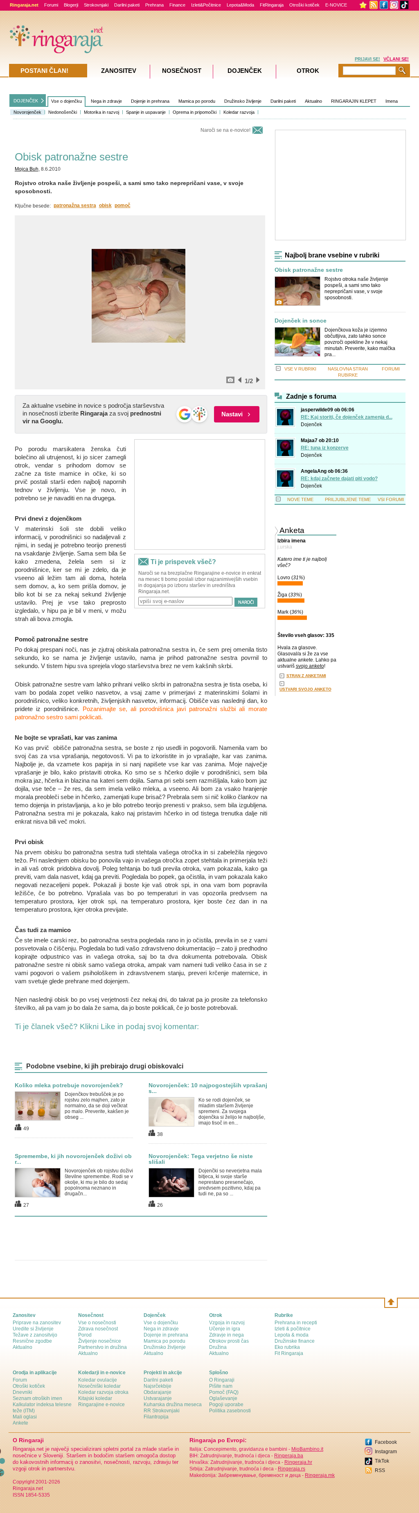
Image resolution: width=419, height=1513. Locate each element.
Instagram (386, 1451)
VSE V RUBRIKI (300, 368)
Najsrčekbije (157, 1386)
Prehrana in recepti (296, 1323)
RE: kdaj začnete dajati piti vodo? (339, 478)
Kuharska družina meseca (173, 1404)
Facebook (386, 1442)
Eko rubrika (287, 1347)
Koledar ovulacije (97, 1380)
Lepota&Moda (240, 4)
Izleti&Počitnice (206, 4)
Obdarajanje (157, 1392)
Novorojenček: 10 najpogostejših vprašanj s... (208, 1088)
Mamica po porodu (196, 101)
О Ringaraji (221, 1380)
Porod (85, 1335)
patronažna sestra (75, 205)
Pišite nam (220, 1386)
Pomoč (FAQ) (224, 1392)
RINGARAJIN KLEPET (353, 101)
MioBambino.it (307, 1449)
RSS (380, 1470)
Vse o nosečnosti (97, 1323)
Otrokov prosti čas (229, 1341)
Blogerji (71, 4)
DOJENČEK (26, 100)
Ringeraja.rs (291, 1469)
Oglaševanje (223, 1398)
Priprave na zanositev (37, 1323)
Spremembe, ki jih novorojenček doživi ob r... (73, 1159)
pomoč (123, 205)
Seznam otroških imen (37, 1398)
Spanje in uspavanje (146, 112)
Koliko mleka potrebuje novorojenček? (69, 1085)
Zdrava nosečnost (98, 1329)
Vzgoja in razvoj (227, 1323)
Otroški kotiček (304, 4)
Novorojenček (27, 112)
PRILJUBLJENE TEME (348, 499)
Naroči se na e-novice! (225, 130)
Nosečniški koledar (99, 1386)
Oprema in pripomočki (194, 112)
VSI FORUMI (391, 499)
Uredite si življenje (33, 1329)
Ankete (20, 1423)
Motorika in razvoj (101, 112)
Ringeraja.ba (288, 1456)
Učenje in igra (224, 1329)
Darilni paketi (127, 4)
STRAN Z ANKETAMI (306, 675)
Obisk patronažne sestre (309, 270)
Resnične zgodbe (32, 1341)
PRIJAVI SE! (367, 58)
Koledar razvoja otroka (103, 1392)
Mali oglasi (25, 1417)
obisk (105, 205)
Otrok (308, 70)
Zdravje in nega (226, 1335)
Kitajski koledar (95, 1398)
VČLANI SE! (396, 58)
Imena (391, 101)
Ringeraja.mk (320, 1475)
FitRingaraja (272, 4)
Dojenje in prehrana (150, 101)
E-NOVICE (336, 4)
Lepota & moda (292, 1335)
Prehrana (154, 4)
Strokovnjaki (96, 4)
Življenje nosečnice (99, 1341)
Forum (20, 1380)
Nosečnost (181, 70)
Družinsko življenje (242, 101)
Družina (218, 1347)
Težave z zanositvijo (35, 1335)
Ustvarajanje (158, 1398)
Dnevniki (22, 1392)
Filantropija (156, 1417)
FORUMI (391, 368)
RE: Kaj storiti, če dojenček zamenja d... (346, 417)
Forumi (51, 4)
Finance (177, 4)
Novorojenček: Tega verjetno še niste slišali (201, 1159)
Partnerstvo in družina (102, 1347)
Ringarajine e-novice (101, 1404)
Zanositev (118, 70)
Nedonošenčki (62, 112)
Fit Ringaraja (289, 1353)
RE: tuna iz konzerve (325, 448)
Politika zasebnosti (230, 1411)
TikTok (382, 1461)
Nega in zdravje (106, 101)
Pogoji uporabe (226, 1404)
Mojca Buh (26, 169)
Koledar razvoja (239, 112)
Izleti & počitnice (293, 1329)
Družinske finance (295, 1341)
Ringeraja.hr (298, 1462)
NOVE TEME (300, 499)
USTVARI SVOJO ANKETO (305, 689)
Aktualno (313, 101)
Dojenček (311, 424)
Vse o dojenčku (66, 101)
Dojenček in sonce (301, 321)
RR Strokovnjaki (162, 1411)
